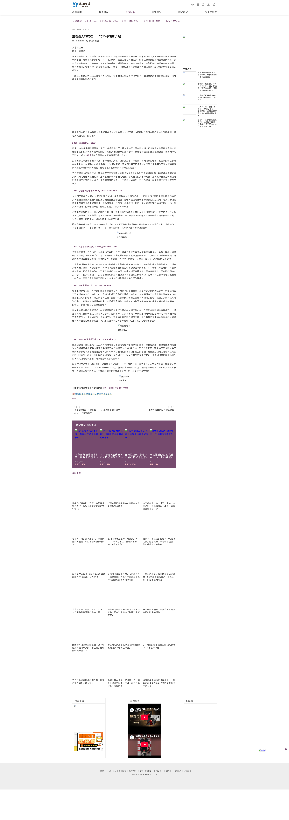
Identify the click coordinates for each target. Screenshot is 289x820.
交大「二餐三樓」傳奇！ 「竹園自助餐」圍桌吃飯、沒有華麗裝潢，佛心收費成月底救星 (207, 111)
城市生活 (130, 12)
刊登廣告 (101, 771)
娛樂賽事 (77, 12)
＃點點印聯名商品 (109, 21)
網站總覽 (187, 771)
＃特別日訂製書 (152, 21)
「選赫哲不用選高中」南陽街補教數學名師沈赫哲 (207, 97)
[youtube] (193, 4)
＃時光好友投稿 (171, 21)
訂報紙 (168, 771)
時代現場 (103, 12)
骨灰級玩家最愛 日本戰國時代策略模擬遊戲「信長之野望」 (207, 74)
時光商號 (183, 12)
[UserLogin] (208, 4)
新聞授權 (122, 771)
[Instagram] (203, 4)
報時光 (79, 29)
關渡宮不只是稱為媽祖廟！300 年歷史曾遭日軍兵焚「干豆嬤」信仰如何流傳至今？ (207, 123)
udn (74, 29)
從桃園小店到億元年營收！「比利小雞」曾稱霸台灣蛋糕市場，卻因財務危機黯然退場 (207, 87)
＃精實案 (77, 21)
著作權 (140, 771)
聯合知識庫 (211, 12)
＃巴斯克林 (91, 21)
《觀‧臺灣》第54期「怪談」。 (117, 387)
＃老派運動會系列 (131, 21)
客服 (114, 771)
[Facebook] (198, 4)
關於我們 (178, 771)
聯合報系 (159, 771)
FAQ (109, 771)
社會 (74, 398)
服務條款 (132, 771)
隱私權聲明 (149, 771)
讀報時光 (156, 12)
